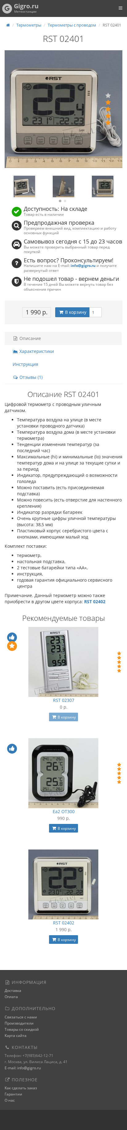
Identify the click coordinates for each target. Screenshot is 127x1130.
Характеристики (36, 351)
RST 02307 (63, 700)
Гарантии (13, 1094)
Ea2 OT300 (64, 811)
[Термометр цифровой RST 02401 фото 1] (24, 186)
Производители (19, 1023)
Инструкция (25, 364)
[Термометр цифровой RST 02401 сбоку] (63, 186)
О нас (10, 1100)
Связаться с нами (21, 1017)
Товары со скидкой (22, 1029)
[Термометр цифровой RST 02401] (63, 109)
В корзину (75, 312)
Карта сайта (16, 1035)
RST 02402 (63, 923)
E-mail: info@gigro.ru (23, 1068)
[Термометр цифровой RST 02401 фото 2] (102, 186)
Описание (29, 338)
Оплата (11, 996)
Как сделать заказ (21, 1088)
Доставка (13, 990)
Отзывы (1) (30, 377)
